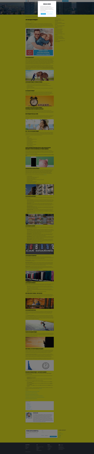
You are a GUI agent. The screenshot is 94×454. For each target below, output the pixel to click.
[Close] (39, 2)
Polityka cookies (49, 13)
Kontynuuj (43, 13)
